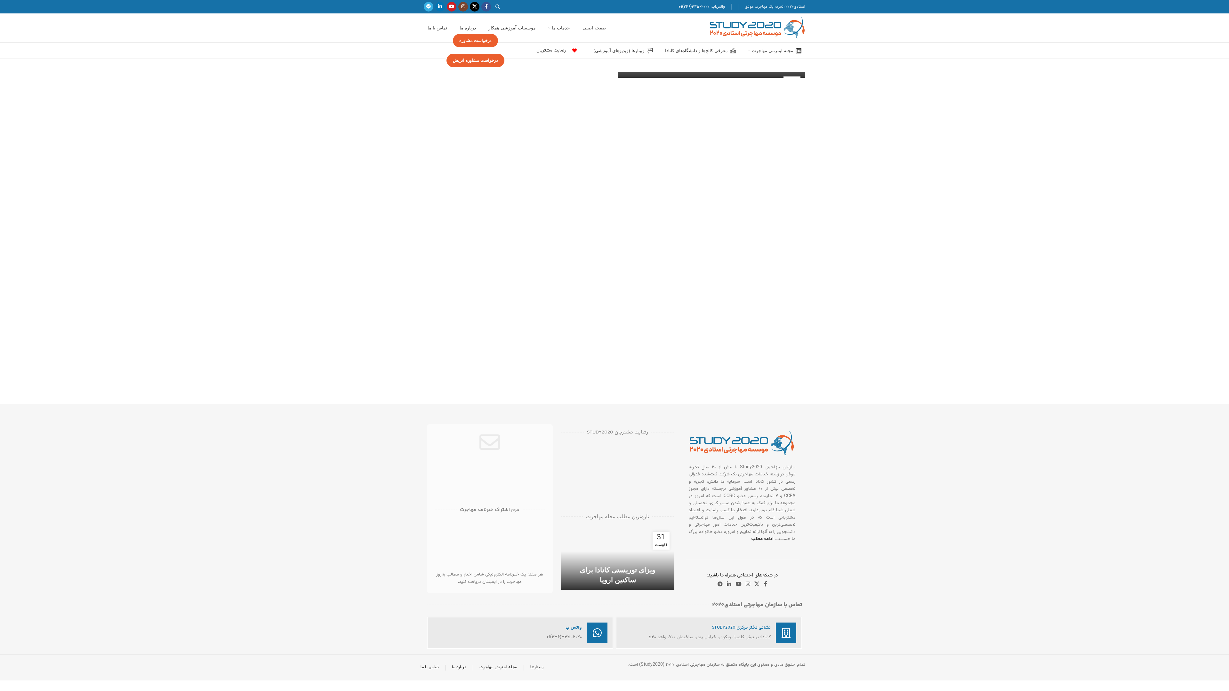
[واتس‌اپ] (597, 633)
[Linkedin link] (440, 7)
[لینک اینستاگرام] (463, 7)
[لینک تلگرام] (428, 7)
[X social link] (474, 7)
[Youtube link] (451, 7)
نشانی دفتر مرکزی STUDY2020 (741, 627)
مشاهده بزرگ (569, 450)
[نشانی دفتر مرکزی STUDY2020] (786, 633)
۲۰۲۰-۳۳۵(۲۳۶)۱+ (694, 7)
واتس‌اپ (574, 627)
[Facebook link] (486, 7)
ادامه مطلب (762, 539)
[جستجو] (498, 6)
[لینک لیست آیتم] (573, 50)
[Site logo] (757, 28)
